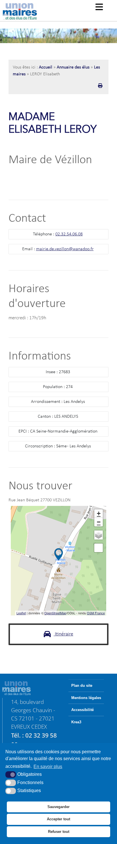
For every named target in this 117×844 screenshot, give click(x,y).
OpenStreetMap (55, 613)
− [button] (99, 522)
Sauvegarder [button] (58, 807)
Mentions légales (86, 698)
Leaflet (21, 613)
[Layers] (98, 535)
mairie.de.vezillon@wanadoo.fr (65, 249)
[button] (99, 7)
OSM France (96, 613)
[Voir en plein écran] (98, 548)
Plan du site (81, 686)
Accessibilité (82, 710)
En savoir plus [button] (48, 766)
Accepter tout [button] (58, 819)
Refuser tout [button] (58, 831)
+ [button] (99, 513)
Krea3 (76, 722)
